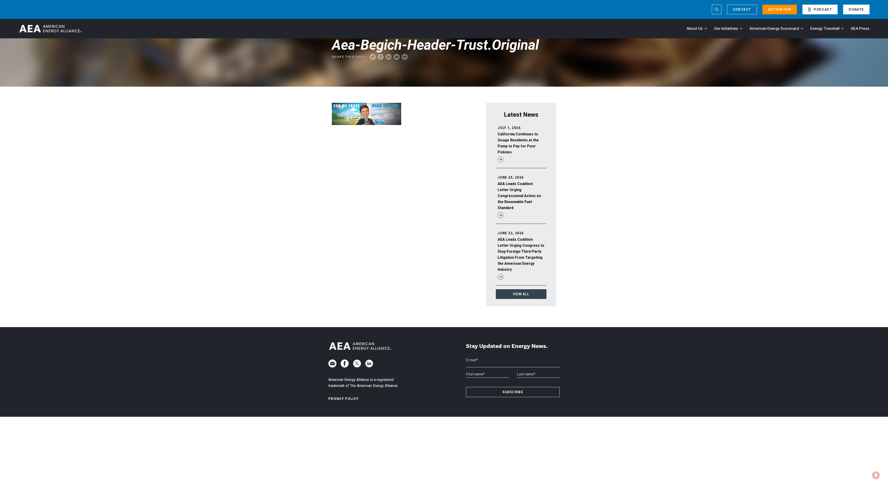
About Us (695, 28)
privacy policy (343, 399)
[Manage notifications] (876, 475)
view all (521, 294)
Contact (742, 9)
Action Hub (779, 9)
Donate (856, 9)
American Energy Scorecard (774, 28)
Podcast (823, 9)
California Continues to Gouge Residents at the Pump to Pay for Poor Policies (518, 143)
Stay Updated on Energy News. (507, 346)
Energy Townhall (824, 28)
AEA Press (860, 28)
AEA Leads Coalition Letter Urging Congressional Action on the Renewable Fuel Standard (519, 196)
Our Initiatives (726, 28)
